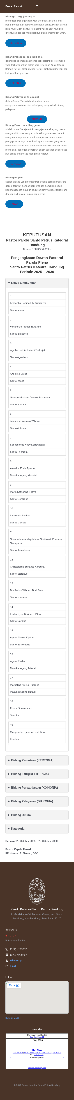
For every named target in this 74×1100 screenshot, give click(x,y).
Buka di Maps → (13, 1017)
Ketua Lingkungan (23, 282)
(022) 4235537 (18, 949)
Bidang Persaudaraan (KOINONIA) (34, 787)
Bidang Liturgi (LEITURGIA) (30, 774)
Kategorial (18, 828)
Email (13, 965)
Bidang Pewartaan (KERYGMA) (32, 760)
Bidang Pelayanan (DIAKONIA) (32, 801)
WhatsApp (16, 960)
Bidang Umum (21, 815)
